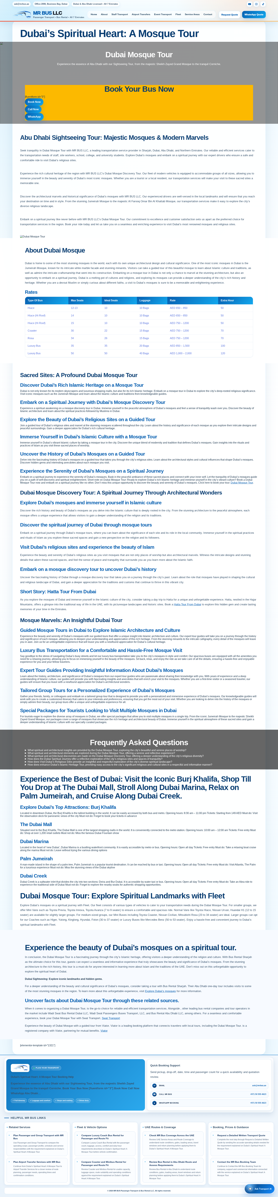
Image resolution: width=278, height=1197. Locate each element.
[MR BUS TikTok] (263, 4)
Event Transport (163, 14)
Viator (104, 1030)
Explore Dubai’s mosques (160, 991)
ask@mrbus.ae (21, 4)
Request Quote (229, 14)
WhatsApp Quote (254, 14)
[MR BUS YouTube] (249, 4)
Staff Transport (119, 14)
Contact (208, 14)
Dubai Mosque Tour (242, 482)
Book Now (34, 102)
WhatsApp (34, 116)
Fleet (178, 14)
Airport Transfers (141, 14)
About (104, 14)
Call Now (33, 109)
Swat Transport (111, 1018)
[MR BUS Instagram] (256, 4)
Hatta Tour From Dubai (187, 604)
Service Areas (192, 14)
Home (94, 14)
